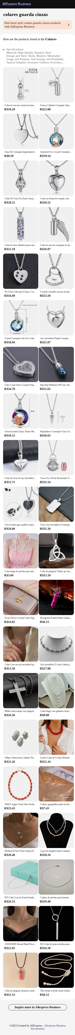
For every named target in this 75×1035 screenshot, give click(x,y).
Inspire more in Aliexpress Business (38, 1007)
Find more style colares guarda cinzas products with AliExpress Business (32, 24)
